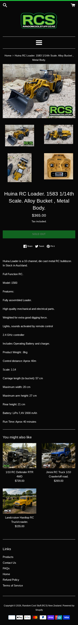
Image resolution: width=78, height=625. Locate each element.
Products (8, 556)
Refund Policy (11, 579)
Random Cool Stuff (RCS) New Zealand (41, 605)
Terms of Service (13, 585)
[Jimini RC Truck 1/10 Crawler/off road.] (58, 455)
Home (6, 574)
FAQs (6, 568)
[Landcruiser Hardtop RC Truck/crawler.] (19, 501)
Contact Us (9, 562)
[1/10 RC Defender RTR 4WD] (19, 455)
